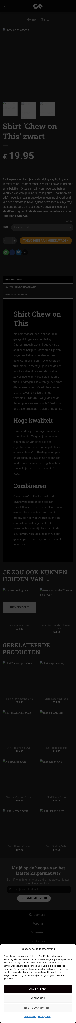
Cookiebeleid (30, 1016)
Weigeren (38, 998)
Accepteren (38, 988)
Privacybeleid (44, 1016)
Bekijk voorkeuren (38, 1008)
